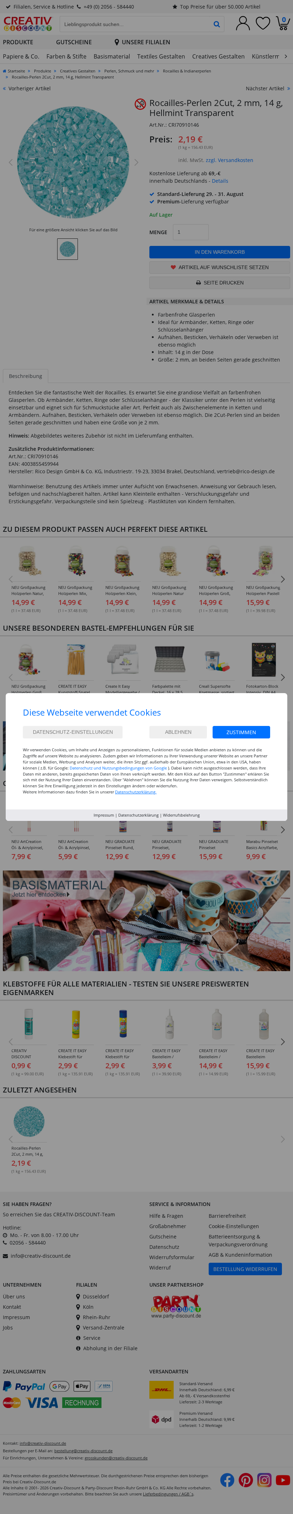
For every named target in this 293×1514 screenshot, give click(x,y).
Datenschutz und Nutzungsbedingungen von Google (118, 768)
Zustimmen (241, 732)
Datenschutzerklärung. (136, 791)
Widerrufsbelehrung (181, 815)
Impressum (104, 815)
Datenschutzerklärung (138, 815)
